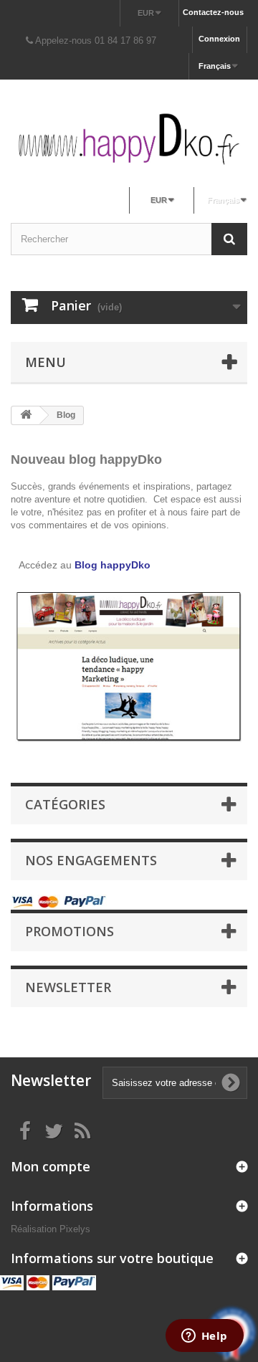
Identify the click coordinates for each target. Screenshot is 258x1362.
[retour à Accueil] (25, 415)
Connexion (219, 38)
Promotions (69, 931)
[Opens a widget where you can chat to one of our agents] (204, 1337)
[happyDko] (129, 138)
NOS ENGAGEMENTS (91, 860)
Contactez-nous (213, 12)
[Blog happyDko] (129, 670)
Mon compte (50, 1166)
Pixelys (74, 1229)
